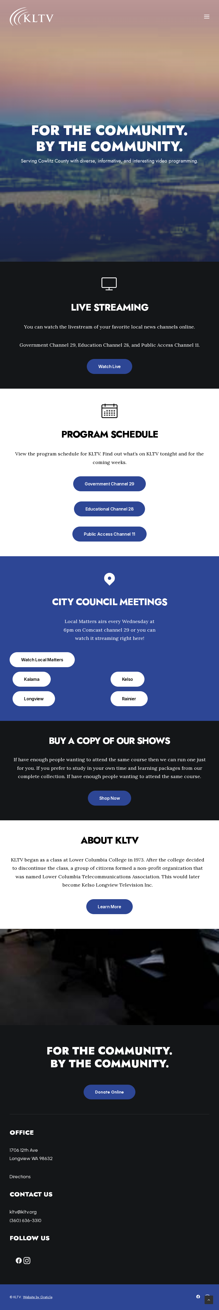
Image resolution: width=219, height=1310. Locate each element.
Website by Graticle (37, 1297)
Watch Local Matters (42, 659)
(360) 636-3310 (25, 1220)
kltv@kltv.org (23, 1212)
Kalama (31, 679)
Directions (20, 1177)
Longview (33, 698)
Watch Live (109, 366)
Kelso (127, 679)
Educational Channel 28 (109, 509)
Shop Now (109, 798)
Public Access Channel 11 (109, 534)
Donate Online (109, 1092)
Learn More (109, 906)
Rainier (129, 698)
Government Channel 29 (109, 483)
